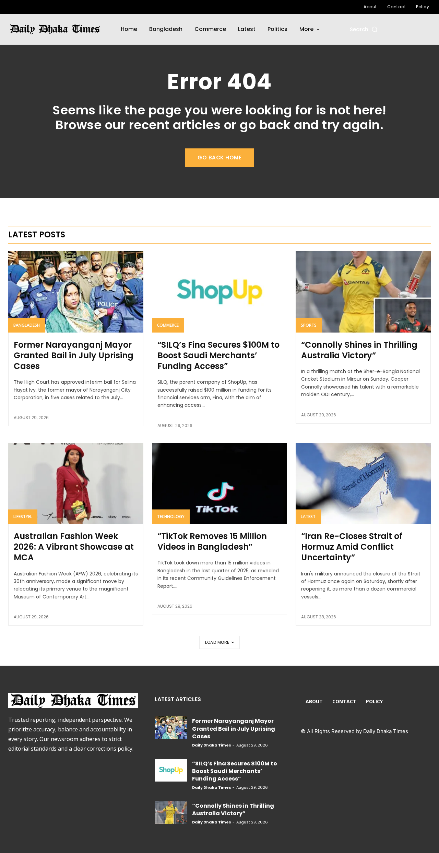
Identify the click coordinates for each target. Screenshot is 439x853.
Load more (217, 642)
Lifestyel (22, 516)
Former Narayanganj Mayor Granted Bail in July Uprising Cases (73, 355)
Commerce (168, 325)
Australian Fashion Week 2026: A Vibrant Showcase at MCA (74, 546)
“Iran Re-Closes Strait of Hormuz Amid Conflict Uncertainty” (351, 546)
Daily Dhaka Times (211, 745)
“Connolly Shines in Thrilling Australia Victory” (359, 350)
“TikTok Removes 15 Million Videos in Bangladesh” (212, 541)
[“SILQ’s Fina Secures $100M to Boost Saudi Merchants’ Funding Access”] (219, 291)
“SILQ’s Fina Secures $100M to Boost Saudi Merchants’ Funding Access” (218, 355)
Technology (171, 516)
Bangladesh (26, 325)
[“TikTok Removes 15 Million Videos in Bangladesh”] (219, 483)
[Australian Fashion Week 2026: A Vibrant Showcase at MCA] (75, 483)
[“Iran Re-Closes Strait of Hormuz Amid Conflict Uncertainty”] (363, 483)
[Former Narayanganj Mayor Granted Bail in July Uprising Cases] (75, 291)
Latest (308, 516)
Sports (309, 325)
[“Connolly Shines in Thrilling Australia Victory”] (363, 291)
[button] (364, 29)
